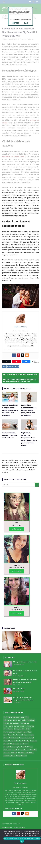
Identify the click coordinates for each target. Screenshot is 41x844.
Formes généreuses (9, 732)
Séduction (21, 753)
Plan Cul (31, 738)
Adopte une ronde (13, 717)
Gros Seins (16, 735)
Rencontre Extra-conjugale (11, 747)
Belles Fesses (8, 720)
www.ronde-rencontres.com (12, 350)
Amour (22, 717)
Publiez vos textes (19, 827)
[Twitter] (22, 355)
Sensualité (33, 750)
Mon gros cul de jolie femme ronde (25, 662)
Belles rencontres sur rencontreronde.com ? (20, 375)
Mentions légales (7, 827)
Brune (15, 720)
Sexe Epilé (14, 753)
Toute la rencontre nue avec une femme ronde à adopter (9, 435)
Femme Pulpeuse (19, 726)
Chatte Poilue (22, 720)
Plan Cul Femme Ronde (10, 741)
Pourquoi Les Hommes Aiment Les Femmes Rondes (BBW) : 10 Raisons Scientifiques (28, 410)
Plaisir (5, 738)
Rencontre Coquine (13, 366)
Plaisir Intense (23, 738)
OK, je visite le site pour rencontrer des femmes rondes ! (22, 838)
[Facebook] (14, 355)
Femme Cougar (8, 726)
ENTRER (15, 23)
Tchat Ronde (29, 753)
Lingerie (31, 735)
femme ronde (30, 726)
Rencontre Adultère (9, 744)
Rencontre (33, 741)
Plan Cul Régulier (24, 741)
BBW (4, 366)
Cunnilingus (31, 720)
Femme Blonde (14, 723)
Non (22, 841)
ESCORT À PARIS (19, 689)
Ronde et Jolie (8, 750)
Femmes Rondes (19, 729)
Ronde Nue (17, 750)
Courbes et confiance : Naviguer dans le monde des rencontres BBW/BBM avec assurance (10, 410)
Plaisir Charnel (13, 738)
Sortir (26, 23)
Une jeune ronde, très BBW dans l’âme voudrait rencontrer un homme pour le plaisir (19, 381)
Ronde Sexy (25, 750)
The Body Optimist (9, 756)
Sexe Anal (6, 753)
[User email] (27, 355)
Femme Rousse (8, 729)
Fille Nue (28, 729)
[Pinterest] (18, 355)
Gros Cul (19, 732)
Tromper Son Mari (21, 756)
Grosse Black (7, 735)
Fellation (6, 723)
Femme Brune (25, 723)
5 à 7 (5, 717)
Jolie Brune (24, 735)
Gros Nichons (27, 732)
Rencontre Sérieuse (26, 747)
